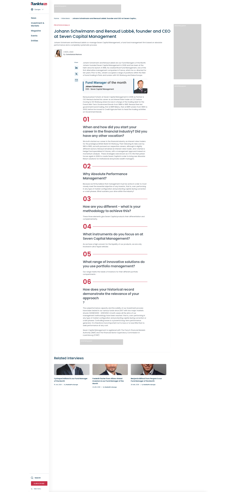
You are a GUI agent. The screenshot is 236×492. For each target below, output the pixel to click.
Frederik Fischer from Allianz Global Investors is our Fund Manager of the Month (108, 381)
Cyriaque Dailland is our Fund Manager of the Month (70, 379)
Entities (34, 40)
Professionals (62, 25)
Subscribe (39, 483)
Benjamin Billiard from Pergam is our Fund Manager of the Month (146, 379)
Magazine (36, 30)
